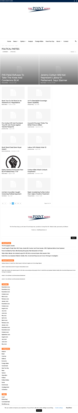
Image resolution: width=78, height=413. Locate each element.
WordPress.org (5, 404)
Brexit (3, 354)
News (15, 41)
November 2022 (6, 291)
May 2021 (4, 315)
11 (10, 203)
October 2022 (5, 294)
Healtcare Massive (5, 263)
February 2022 (5, 299)
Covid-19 (4, 356)
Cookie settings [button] (59, 407)
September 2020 (6, 334)
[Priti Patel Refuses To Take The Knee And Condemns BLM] (19, 69)
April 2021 (4, 318)
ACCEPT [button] (39, 410)
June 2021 (4, 313)
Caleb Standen (31, 126)
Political (3, 377)
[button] (75, 41)
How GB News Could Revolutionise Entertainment (15, 275)
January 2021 (5, 325)
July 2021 (4, 310)
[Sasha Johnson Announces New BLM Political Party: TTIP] (13, 162)
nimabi (3, 266)
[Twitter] (77, 1)
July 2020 (4, 339)
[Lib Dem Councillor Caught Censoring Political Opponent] (13, 184)
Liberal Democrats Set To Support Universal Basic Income (17, 266)
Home (9, 41)
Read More (69, 407)
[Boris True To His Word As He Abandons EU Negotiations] (13, 93)
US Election (4, 389)
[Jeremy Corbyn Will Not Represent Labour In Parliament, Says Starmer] (58, 69)
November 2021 (6, 303)
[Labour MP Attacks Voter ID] (39, 139)
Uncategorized (5, 387)
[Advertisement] (39, 27)
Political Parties (11, 45)
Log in (3, 397)
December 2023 (6, 287)
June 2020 (4, 341)
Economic (4, 361)
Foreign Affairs (39, 41)
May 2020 (4, 344)
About (58, 41)
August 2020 (5, 337)
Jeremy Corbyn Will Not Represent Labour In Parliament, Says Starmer (54, 78)
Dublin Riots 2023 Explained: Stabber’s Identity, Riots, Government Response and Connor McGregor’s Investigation (30, 255)
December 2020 (6, 327)
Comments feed (6, 401)
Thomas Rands (31, 195)
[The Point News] (39, 9)
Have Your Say (50, 41)
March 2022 (5, 296)
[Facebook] (74, 1)
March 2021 (4, 320)
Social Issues (5, 384)
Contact (66, 41)
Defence (4, 358)
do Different (65, 226)
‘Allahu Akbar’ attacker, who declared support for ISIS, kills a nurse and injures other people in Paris (26, 253)
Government (5, 51)
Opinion (22, 41)
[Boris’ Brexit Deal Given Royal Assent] (13, 139)
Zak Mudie (4, 195)
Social (3, 382)
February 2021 (5, 322)
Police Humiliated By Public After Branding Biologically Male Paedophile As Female (22, 250)
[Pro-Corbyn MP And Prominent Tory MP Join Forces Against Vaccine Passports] (13, 115)
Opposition (12, 51)
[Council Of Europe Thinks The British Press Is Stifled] (39, 115)
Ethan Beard (43, 82)
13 (15, 203)
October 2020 (5, 332)
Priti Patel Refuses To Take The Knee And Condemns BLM (13, 78)
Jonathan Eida (5, 128)
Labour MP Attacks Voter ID (37, 147)
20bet (3, 279)
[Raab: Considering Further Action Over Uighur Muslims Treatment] (39, 184)
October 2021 (5, 306)
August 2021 (5, 308)
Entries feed (4, 399)
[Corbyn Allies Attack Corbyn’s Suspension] (39, 162)
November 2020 (6, 329)
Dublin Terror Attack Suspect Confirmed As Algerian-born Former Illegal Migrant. (26, 263)
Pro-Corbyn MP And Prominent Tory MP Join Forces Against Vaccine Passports (12, 125)
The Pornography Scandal (8, 245)
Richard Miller (5, 82)
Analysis (30, 41)
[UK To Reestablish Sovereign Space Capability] (39, 93)
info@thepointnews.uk (42, 229)
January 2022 (5, 301)
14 (17, 203)
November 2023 (6, 289)
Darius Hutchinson (6, 151)
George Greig (31, 104)
